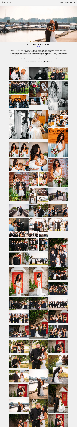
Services (61, 2)
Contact (71, 2)
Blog (74, 2)
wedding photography (24, 63)
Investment (67, 2)
